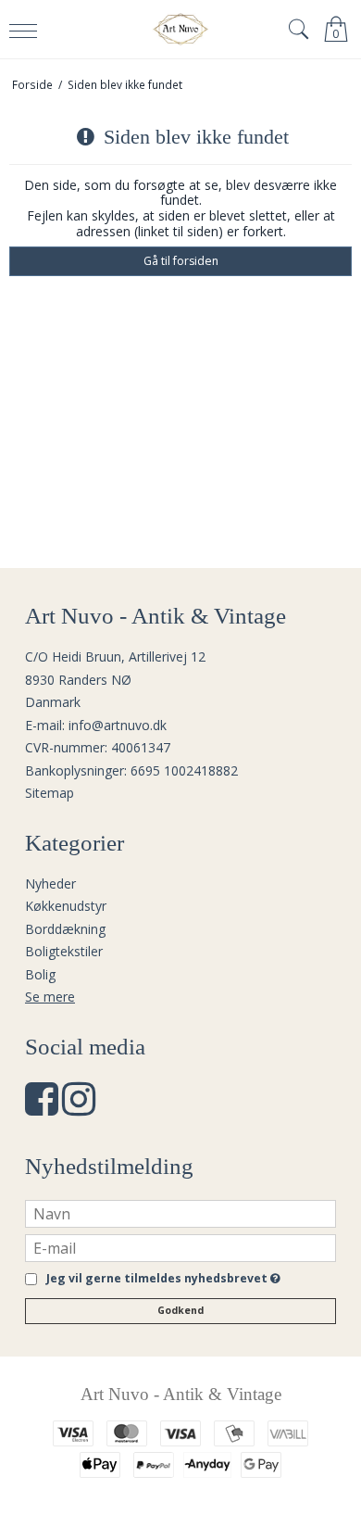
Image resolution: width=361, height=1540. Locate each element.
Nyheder (50, 883)
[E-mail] (180, 1246)
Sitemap (49, 793)
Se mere (50, 996)
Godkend (180, 1310)
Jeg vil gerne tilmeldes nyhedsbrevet (160, 1279)
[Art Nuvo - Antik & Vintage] (181, 29)
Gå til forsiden (180, 261)
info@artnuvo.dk (117, 725)
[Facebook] (41, 1108)
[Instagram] (78, 1108)
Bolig (40, 974)
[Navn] (180, 1211)
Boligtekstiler (64, 951)
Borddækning (65, 929)
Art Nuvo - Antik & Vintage (181, 1394)
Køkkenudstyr (65, 906)
